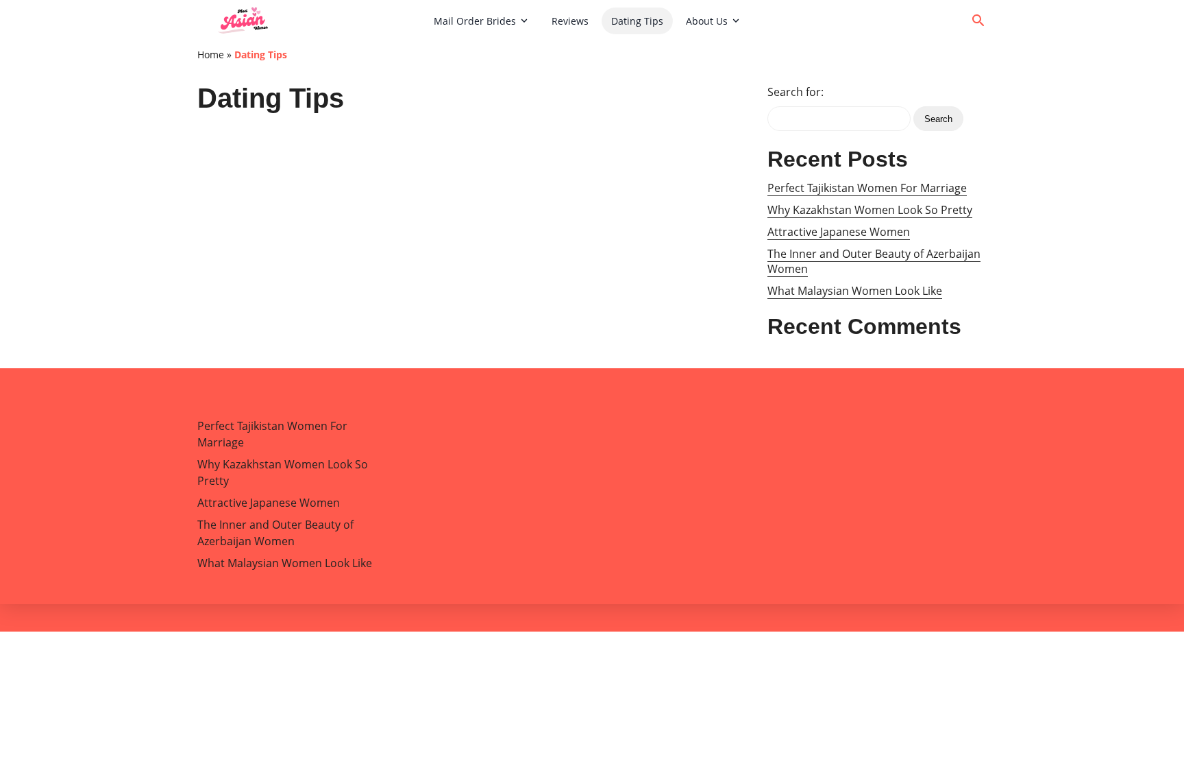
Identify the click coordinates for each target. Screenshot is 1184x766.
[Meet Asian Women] (310, 20)
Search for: (795, 91)
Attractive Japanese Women (838, 231)
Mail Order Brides (475, 20)
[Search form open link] (978, 20)
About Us (707, 20)
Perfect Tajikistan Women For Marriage (867, 187)
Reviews (570, 20)
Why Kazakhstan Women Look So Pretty (869, 209)
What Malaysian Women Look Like (854, 290)
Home (210, 54)
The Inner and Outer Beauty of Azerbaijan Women (874, 261)
